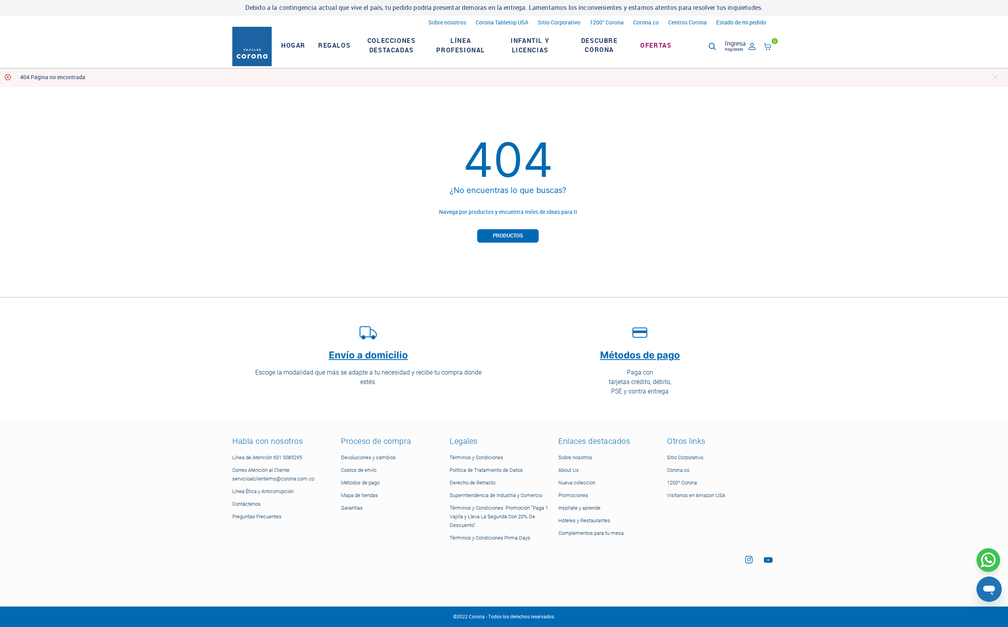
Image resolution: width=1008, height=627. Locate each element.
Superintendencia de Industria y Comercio (496, 495)
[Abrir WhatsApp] (988, 560)
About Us (568, 470)
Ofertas (655, 45)
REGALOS (334, 45)
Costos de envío (358, 470)
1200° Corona (607, 22)
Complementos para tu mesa (591, 533)
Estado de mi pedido (741, 22)
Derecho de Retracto (472, 483)
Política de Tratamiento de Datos (486, 470)
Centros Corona (687, 22)
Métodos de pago (360, 483)
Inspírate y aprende (579, 508)
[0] (768, 48)
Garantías (352, 508)
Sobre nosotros (447, 22)
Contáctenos (246, 504)
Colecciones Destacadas (391, 45)
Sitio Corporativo (559, 22)
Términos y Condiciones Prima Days (490, 538)
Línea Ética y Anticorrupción (263, 491)
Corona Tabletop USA (502, 22)
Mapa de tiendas (359, 495)
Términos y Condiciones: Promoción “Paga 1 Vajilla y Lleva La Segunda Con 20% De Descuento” (499, 516)
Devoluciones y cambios (368, 457)
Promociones (573, 495)
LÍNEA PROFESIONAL (460, 45)
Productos (508, 236)
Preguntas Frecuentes (257, 516)
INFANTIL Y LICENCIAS (530, 45)
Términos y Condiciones (476, 457)
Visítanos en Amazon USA (696, 495)
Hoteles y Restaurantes (584, 520)
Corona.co (646, 22)
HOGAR (293, 45)
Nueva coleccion (576, 483)
